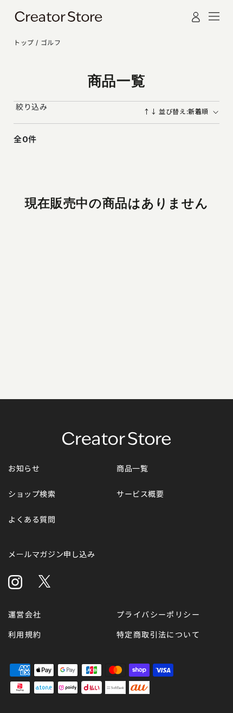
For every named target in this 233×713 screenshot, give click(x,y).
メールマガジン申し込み (51, 554)
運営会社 (25, 614)
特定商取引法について (158, 634)
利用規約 (25, 634)
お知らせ (24, 468)
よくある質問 (32, 519)
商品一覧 (132, 468)
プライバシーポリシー (158, 614)
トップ (25, 43)
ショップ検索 (32, 494)
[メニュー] (214, 16)
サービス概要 (140, 494)
